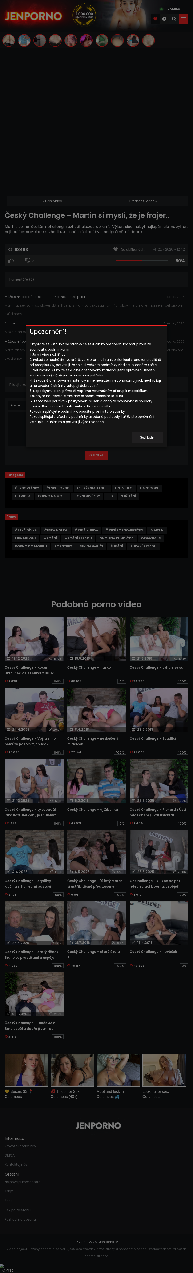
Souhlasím (147, 437)
